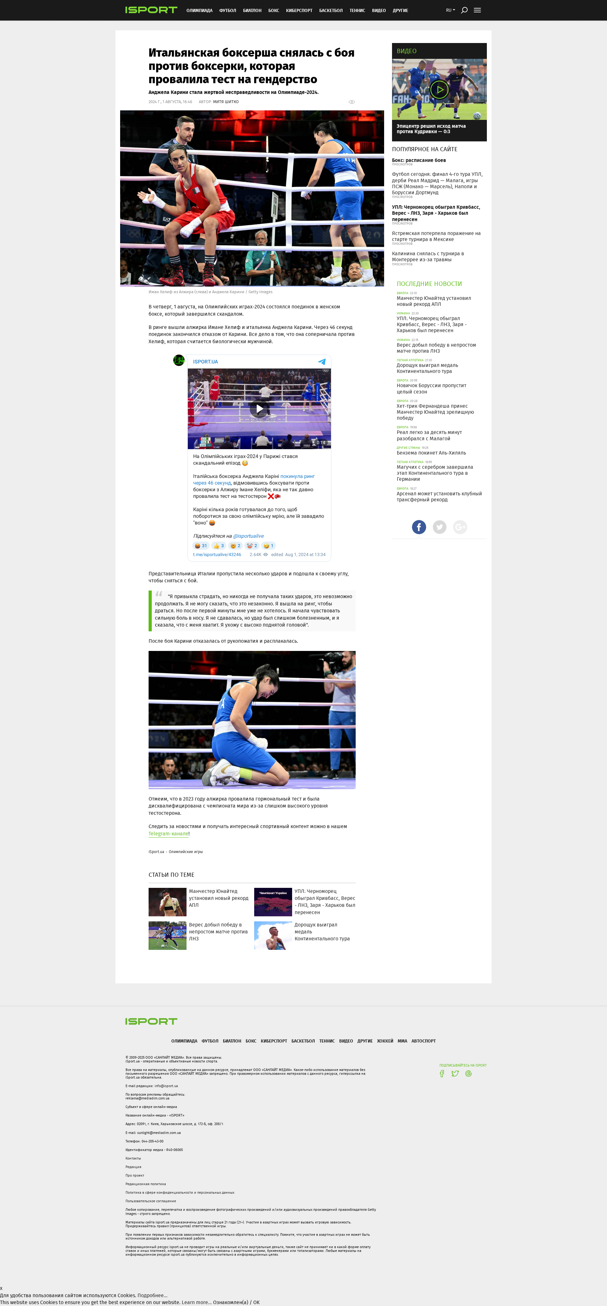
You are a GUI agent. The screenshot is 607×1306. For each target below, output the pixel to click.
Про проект (135, 1175)
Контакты (133, 1158)
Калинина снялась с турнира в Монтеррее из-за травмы (428, 256)
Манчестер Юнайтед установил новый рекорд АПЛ (434, 301)
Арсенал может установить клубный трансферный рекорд (439, 496)
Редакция (133, 1166)
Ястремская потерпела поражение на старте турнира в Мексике (436, 236)
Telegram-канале (168, 833)
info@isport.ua (166, 1085)
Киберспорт (299, 10)
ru (448, 10)
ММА (402, 1040)
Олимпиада (199, 10)
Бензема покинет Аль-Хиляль (431, 452)
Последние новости (429, 283)
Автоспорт (424, 1040)
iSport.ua (156, 851)
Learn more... (197, 1302)
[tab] (419, 527)
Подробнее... (153, 1295)
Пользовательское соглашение (151, 1201)
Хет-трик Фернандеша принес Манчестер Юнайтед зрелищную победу (435, 412)
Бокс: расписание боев (419, 160)
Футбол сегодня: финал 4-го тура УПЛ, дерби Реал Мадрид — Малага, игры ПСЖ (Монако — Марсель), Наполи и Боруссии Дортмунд (437, 183)
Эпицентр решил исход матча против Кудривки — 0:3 (431, 128)
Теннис (357, 10)
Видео (407, 50)
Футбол (227, 10)
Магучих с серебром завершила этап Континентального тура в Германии (435, 473)
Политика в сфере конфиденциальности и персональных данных (180, 1192)
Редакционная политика (146, 1183)
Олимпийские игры (186, 851)
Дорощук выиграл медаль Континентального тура (427, 368)
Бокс (273, 10)
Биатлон (252, 10)
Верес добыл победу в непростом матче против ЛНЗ (436, 348)
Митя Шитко (226, 102)
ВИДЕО (379, 10)
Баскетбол (331, 10)
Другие (400, 10)
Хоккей (385, 1040)
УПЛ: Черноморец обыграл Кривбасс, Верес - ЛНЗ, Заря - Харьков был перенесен (436, 213)
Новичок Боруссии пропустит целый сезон (431, 388)
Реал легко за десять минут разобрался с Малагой (429, 435)
